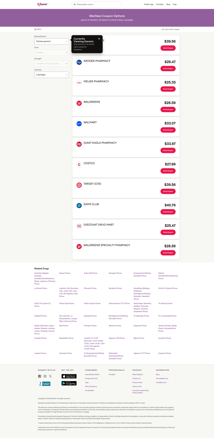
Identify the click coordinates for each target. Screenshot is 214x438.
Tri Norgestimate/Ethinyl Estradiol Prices (94, 354)
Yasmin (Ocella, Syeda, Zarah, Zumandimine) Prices (167, 328)
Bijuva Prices (139, 338)
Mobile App (148, 4)
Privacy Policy (137, 382)
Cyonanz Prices (164, 353)
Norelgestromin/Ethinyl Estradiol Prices (118, 317)
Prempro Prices (90, 326)
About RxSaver (137, 374)
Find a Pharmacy (91, 386)
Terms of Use (137, 386)
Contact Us (136, 378)
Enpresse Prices (140, 326)
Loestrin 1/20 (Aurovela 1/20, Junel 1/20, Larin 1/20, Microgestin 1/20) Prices (68, 292)
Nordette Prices (115, 288)
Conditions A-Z (161, 382)
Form (36, 47)
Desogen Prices (115, 273)
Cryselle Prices (40, 338)
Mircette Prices (90, 288)
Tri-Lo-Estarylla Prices (167, 316)
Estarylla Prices (90, 316)
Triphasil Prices (40, 316)
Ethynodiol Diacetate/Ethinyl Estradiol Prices (116, 356)
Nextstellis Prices (66, 338)
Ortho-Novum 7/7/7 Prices (119, 303)
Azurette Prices (164, 338)
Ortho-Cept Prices (66, 303)
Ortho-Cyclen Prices (92, 303)
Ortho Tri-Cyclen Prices (167, 288)
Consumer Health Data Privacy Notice (140, 391)
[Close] (99, 38)
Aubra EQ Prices (90, 273)
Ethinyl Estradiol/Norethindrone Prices (168, 276)
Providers (160, 4)
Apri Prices (63, 326)
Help (175, 4)
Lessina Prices (40, 353)
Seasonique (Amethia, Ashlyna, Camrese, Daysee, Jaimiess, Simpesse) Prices (142, 307)
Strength (37, 59)
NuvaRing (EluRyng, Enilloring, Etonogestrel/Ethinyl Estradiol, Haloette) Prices (142, 293)
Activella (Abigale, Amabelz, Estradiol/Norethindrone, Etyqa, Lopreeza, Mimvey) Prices (44, 278)
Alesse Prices (64, 273)
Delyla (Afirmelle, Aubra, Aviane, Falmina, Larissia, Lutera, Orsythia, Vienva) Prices (44, 330)
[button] (38, 29)
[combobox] (96, 4)
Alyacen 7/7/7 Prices (142, 353)
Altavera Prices (115, 326)
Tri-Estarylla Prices (141, 316)
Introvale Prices (65, 353)
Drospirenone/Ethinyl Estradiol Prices (142, 274)
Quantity (37, 70)
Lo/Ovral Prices (40, 288)
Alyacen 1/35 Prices (117, 338)
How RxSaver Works (92, 374)
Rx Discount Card (91, 378)
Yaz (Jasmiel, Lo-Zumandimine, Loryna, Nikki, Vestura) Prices (68, 318)
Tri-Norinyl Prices (165, 303)
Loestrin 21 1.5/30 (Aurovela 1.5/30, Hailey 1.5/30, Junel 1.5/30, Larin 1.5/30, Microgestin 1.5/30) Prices (94, 343)
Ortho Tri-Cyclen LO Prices (42, 304)
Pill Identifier (89, 390)
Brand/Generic (40, 36)
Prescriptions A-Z (162, 378)
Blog (168, 4)
